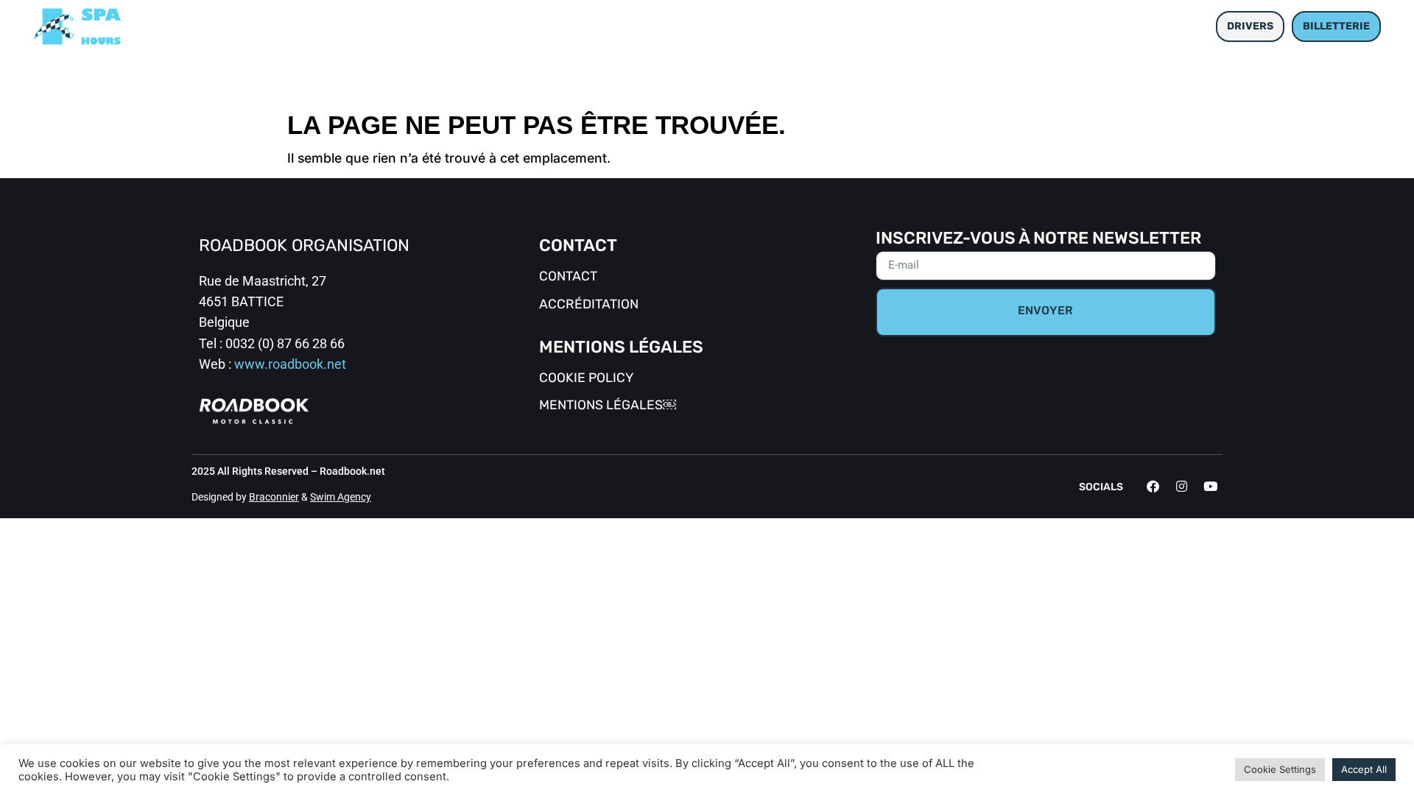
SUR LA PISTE (641, 26)
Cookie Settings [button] (1280, 769)
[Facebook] (1152, 486)
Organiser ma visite (937, 26)
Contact (568, 277)
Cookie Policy (586, 378)
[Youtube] (1210, 486)
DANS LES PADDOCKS (777, 26)
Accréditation (589, 305)
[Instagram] (1181, 486)
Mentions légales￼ (607, 406)
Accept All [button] (1364, 769)
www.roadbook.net (290, 364)
